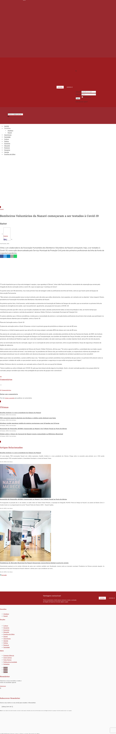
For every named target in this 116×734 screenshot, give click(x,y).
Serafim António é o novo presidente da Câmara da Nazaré (20, 412)
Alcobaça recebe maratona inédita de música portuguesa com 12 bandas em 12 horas (29, 423)
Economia (7, 143)
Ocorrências (7, 135)
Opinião (6, 152)
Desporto (7, 150)
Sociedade (7, 137)
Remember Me (87, 97)
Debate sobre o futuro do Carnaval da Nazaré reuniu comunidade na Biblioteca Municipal (31, 434)
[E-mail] (6, 239)
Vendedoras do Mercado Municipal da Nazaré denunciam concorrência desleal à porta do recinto (34, 563)
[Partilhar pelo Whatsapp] (15, 256)
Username (78, 92)
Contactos (6, 664)
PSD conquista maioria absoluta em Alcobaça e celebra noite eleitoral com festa (28, 418)
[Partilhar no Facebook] (1, 256)
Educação (7, 146)
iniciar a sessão (9, 398)
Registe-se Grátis (92, 102)
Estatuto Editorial (8, 655)
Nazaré (10, 133)
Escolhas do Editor (9, 154)
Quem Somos (7, 658)
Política (6, 141)
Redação (5, 236)
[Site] (4, 239)
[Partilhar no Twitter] (5, 256)
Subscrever (3, 686)
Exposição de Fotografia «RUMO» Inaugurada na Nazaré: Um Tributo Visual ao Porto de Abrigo (33, 428)
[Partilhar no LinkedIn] (8, 256)
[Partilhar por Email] (12, 256)
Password (78, 94)
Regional (7, 148)
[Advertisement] (58, 190)
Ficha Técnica (7, 660)
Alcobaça (10, 131)
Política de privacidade (10, 662)
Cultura (6, 139)
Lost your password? (87, 99)
